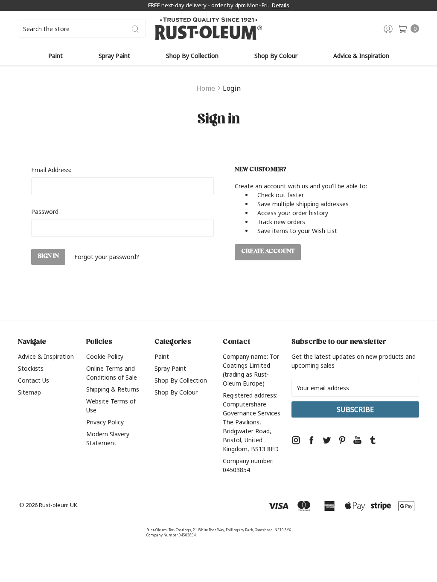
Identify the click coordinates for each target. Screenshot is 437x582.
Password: (45, 211)
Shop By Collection (192, 56)
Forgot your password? (106, 257)
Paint (55, 56)
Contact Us (33, 380)
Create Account (267, 252)
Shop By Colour (275, 56)
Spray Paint (114, 56)
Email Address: (51, 170)
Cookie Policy (104, 356)
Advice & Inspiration (361, 56)
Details (280, 5)
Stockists (31, 368)
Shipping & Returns (112, 389)
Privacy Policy (105, 422)
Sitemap (29, 392)
